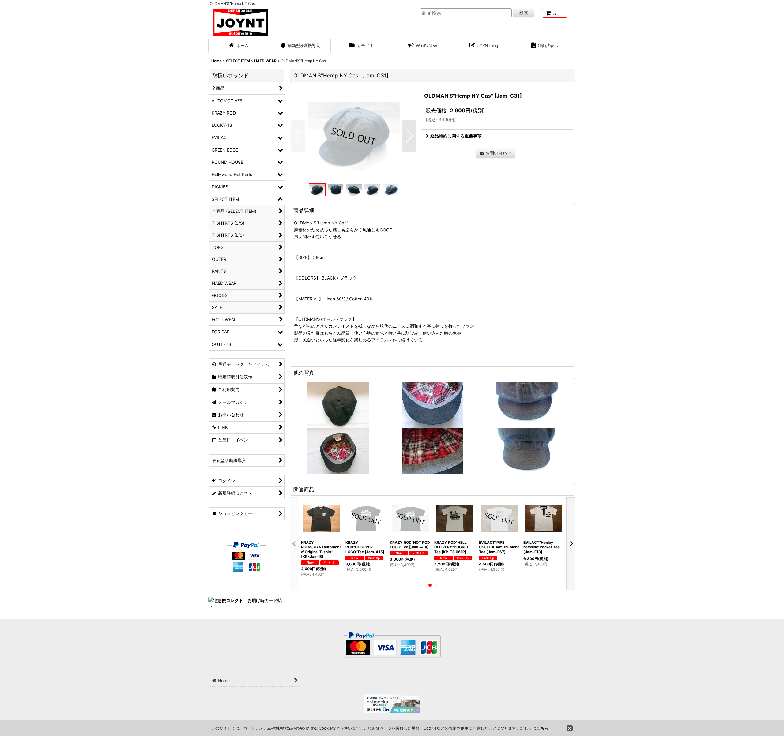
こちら (542, 728)
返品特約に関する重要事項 (456, 135)
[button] (298, 136)
